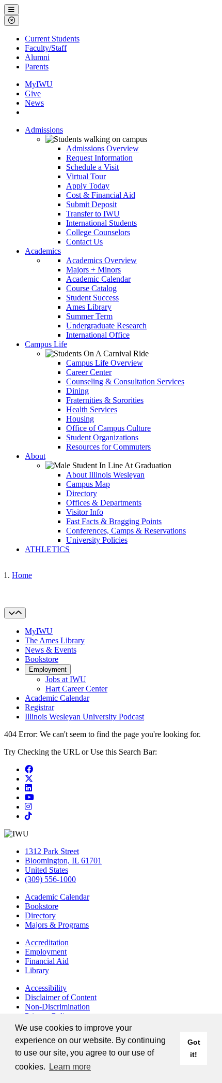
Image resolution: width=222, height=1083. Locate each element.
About (35, 456)
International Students (101, 223)
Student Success (92, 297)
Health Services (91, 409)
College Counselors (98, 232)
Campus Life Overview (104, 362)
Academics (43, 251)
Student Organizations (102, 437)
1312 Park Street (52, 851)
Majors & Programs (57, 924)
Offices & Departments (103, 502)
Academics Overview (101, 260)
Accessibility (46, 988)
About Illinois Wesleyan (105, 474)
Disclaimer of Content (61, 997)
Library (37, 970)
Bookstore (41, 659)
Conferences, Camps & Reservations (126, 530)
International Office (98, 334)
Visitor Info (84, 512)
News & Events (50, 649)
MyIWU (39, 84)
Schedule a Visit (92, 167)
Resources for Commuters (108, 446)
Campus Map (88, 484)
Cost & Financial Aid (100, 195)
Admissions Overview (102, 148)
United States (46, 869)
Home (22, 575)
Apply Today (87, 185)
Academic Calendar (98, 279)
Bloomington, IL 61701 (63, 860)
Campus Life (46, 344)
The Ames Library (55, 640)
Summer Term (89, 316)
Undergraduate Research (106, 325)
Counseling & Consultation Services (125, 381)
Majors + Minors (93, 269)
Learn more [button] (70, 1066)
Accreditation (47, 942)
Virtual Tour (86, 176)
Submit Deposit (91, 204)
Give (33, 93)
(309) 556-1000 (50, 879)
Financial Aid (47, 961)
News (34, 102)
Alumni (37, 57)
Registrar (39, 707)
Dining (77, 390)
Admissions (44, 129)
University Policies (97, 540)
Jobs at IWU (65, 679)
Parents (37, 66)
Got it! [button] (193, 1048)
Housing (80, 418)
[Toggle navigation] (15, 613)
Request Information (99, 157)
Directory (81, 493)
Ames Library (89, 306)
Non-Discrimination (57, 1006)
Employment (48, 669)
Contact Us (84, 241)
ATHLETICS (47, 549)
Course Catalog (91, 288)
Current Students (52, 38)
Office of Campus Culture (108, 428)
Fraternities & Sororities (105, 400)
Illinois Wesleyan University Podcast (84, 716)
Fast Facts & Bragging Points (114, 521)
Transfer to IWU (93, 213)
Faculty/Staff (46, 48)
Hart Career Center (76, 688)
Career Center (89, 372)
